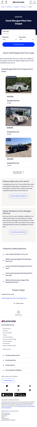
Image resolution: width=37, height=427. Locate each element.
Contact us (5, 330)
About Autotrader (7, 332)
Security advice (7, 328)
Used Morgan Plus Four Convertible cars (14, 298)
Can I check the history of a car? (17, 254)
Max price (22, 37)
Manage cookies (7, 349)
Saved (30, 3)
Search (34, 3)
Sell (6, 3)
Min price (5, 37)
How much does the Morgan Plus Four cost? (19, 267)
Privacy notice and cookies (9, 339)
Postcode (5, 31)
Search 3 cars (19, 44)
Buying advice (11, 360)
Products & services (13, 355)
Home (3, 7)
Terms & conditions (7, 341)
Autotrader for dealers (14, 370)
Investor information (8, 337)
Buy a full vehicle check (18, 232)
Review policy (6, 343)
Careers (5, 335)
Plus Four (23, 7)
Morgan (16, 7)
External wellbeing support (9, 345)
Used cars (9, 7)
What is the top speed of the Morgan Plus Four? (18, 260)
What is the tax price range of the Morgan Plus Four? (17, 281)
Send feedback (8, 380)
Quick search (10, 365)
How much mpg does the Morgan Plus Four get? (19, 274)
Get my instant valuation (18, 196)
